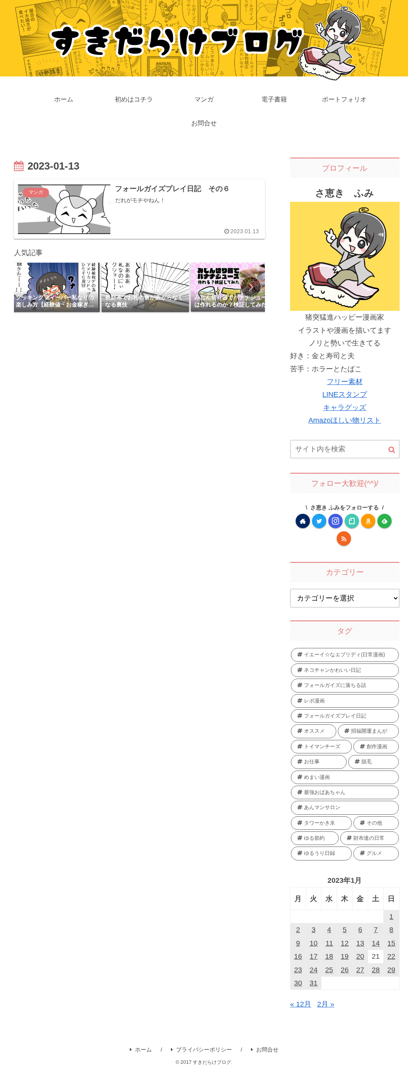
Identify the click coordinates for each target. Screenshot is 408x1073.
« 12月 (300, 1004)
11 (329, 943)
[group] (56, 287)
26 (345, 970)
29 (391, 970)
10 (314, 943)
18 (329, 956)
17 (314, 956)
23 (298, 970)
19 (345, 956)
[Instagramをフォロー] (335, 521)
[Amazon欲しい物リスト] (368, 521)
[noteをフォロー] (352, 521)
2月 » (325, 1004)
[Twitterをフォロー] (319, 521)
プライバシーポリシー (204, 1049)
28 (376, 970)
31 (314, 983)
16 (298, 956)
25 (329, 970)
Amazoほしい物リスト (344, 420)
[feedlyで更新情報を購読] (384, 521)
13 (360, 943)
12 (345, 943)
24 (314, 970)
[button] (251, 287)
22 (391, 956)
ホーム (143, 1049)
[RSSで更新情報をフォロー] (344, 538)
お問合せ (267, 1049)
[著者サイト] (303, 521)
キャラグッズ (344, 408)
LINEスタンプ (344, 394)
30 (298, 983)
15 (391, 943)
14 (376, 943)
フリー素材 (345, 382)
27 (360, 970)
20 (360, 956)
